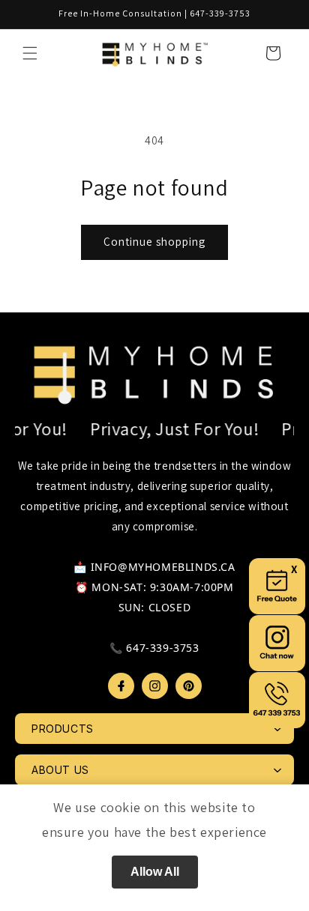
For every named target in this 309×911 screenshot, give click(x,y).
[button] (30, 53)
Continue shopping (155, 241)
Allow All (154, 871)
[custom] (121, 686)
